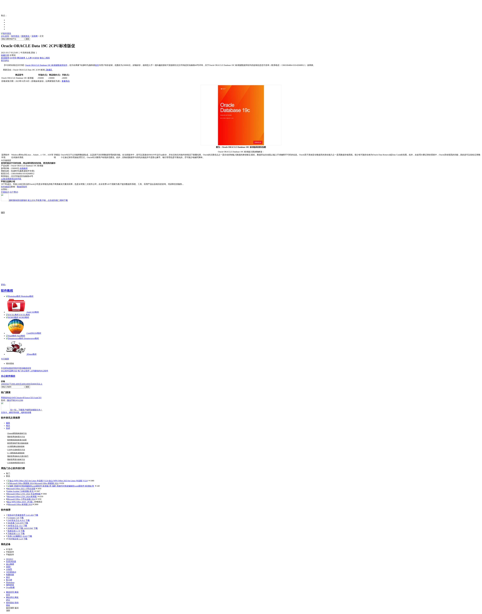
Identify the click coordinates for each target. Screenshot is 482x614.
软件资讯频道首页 (23, 368)
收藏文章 (5, 55)
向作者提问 (6, 187)
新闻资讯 (25, 36)
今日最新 (5, 359)
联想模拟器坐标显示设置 (17, 440)
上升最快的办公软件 (39, 371)
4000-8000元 (27, 384)
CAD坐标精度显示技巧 (16, 463)
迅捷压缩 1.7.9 (14, 531)
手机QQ (14, 400)
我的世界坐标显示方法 (16, 437)
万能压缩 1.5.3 (14, 533)
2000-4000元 (16, 384)
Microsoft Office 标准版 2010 (20, 504)
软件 (97, 65)
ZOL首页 (5, 36)
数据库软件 (62, 65)
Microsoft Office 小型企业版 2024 (21, 499)
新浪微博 (5, 58)
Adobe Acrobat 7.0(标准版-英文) (20, 491)
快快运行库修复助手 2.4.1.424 (21, 515)
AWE (13, 398)
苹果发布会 (6, 398)
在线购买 (24, 168)
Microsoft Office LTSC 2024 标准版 (22, 496)
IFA (24, 398)
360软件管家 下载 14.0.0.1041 (20, 528)
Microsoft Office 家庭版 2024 (46, 483)
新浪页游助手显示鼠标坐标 (17, 443)
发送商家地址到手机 (11, 179)
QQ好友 (35, 58)
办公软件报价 (8, 376)
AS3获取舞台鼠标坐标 (15, 446)
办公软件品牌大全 (9, 371)
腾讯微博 (21, 58)
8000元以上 (37, 384)
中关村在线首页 (8, 368)
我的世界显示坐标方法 (16, 459)
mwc (28, 398)
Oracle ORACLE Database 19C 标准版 (41, 65)
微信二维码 (45, 58)
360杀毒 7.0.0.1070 (16, 523)
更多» (3, 285)
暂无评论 (5, 60)
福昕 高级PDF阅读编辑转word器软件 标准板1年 (73, 486)
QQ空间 (13, 58)
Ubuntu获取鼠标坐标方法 (17, 433)
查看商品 (66, 81)
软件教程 (7, 290)
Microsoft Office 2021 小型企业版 (21, 489)
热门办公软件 (24, 371)
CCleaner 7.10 (13, 518)
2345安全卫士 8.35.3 (16, 520)
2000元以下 (6, 384)
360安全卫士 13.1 (15, 526)
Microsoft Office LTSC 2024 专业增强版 (24, 494)
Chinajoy (19, 398)
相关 (8, 426)
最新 (8, 423)
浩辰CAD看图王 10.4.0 (17, 536)
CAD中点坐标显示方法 (16, 450)
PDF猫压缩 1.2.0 (16, 539)
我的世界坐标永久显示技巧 (17, 456)
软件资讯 (15, 36)
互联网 (35, 36)
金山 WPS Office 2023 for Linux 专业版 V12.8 (68, 481)
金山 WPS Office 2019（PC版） (20, 502)
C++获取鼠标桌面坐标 (15, 453)
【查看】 (49, 70)
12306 (20, 400)
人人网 (29, 58)
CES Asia (34, 398)
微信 (9, 400)
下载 (36, 515)
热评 (8, 428)
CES (39, 398)
